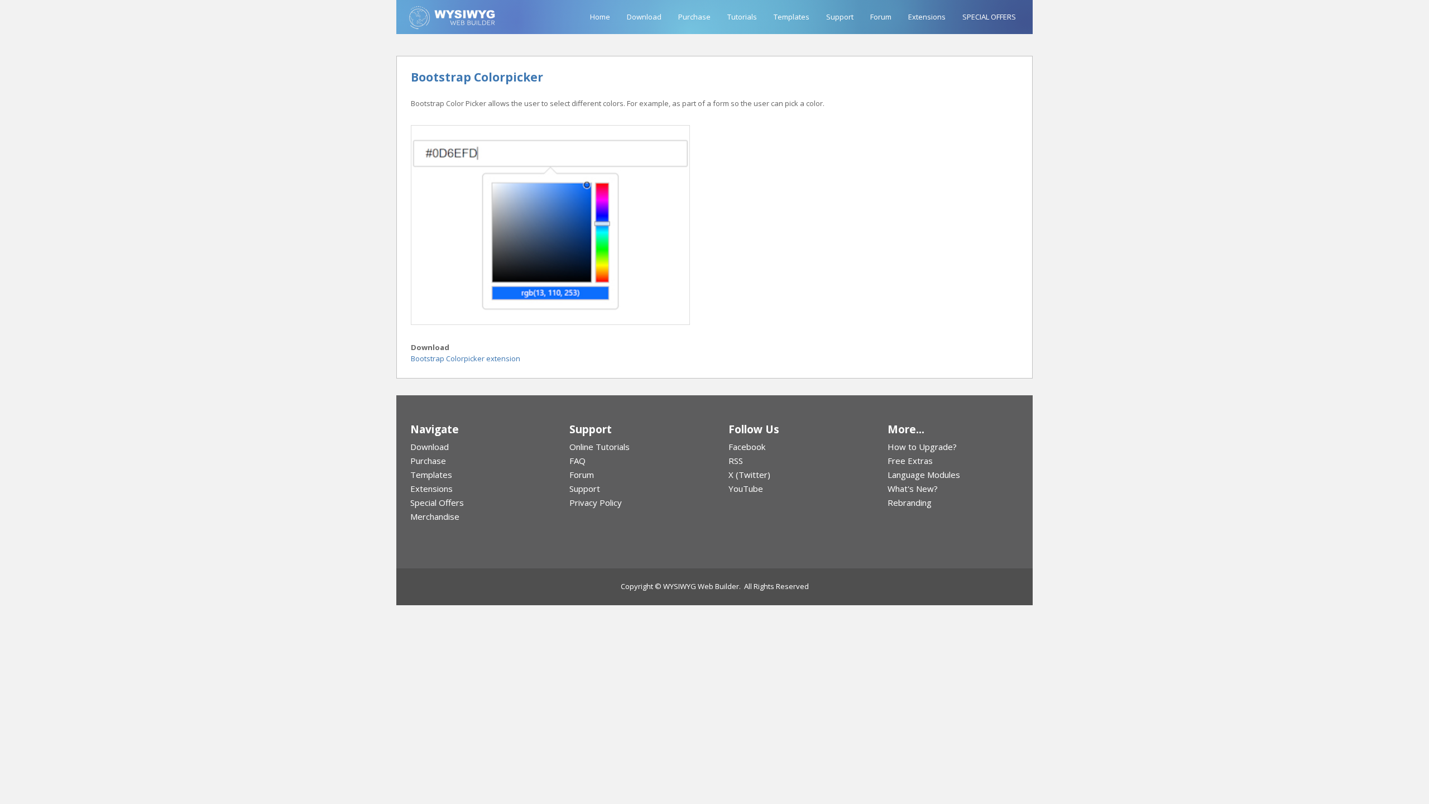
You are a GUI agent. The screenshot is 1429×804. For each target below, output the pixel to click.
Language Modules (924, 474)
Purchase (694, 17)
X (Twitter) (749, 474)
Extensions (927, 17)
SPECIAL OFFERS (989, 17)
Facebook (746, 446)
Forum (880, 17)
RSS (735, 460)
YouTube (745, 488)
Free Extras (910, 460)
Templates (791, 17)
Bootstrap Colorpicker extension (465, 358)
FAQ (577, 460)
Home (600, 17)
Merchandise (434, 516)
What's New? (913, 488)
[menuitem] (475, 447)
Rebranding (910, 502)
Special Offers (437, 502)
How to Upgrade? (922, 446)
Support (839, 17)
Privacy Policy (595, 502)
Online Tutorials (599, 446)
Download (644, 17)
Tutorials (742, 17)
